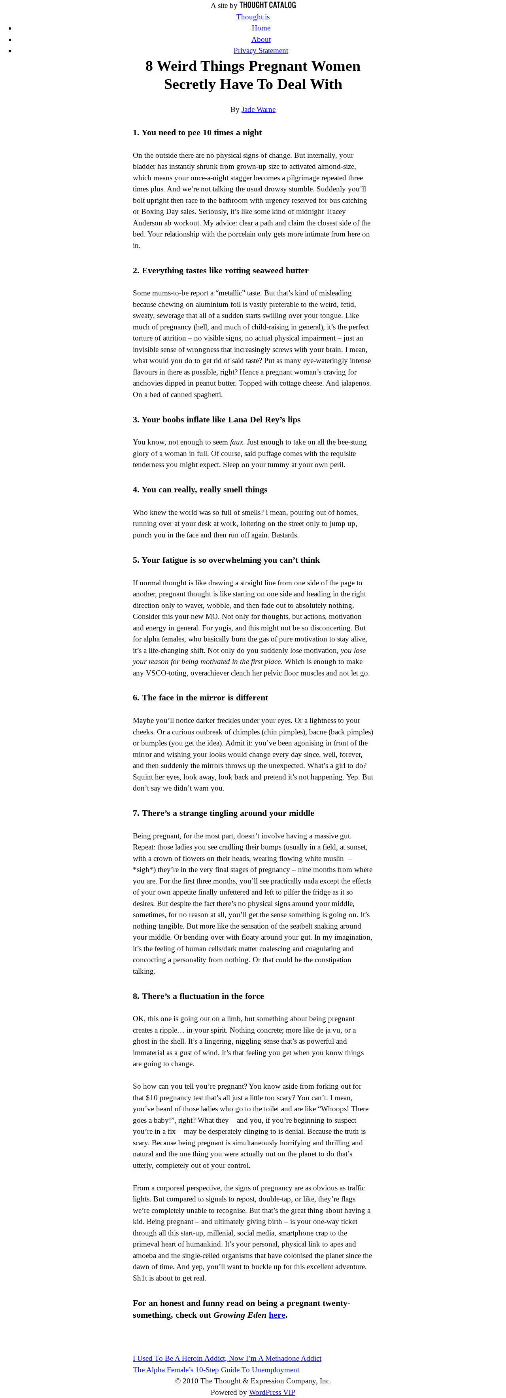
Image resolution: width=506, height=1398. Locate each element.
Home (261, 28)
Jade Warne (259, 109)
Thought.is (253, 17)
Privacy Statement (261, 50)
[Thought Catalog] (268, 5)
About (261, 39)
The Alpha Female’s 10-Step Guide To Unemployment (216, 1370)
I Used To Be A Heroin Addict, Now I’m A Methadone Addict (227, 1358)
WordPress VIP (272, 1392)
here (277, 1315)
